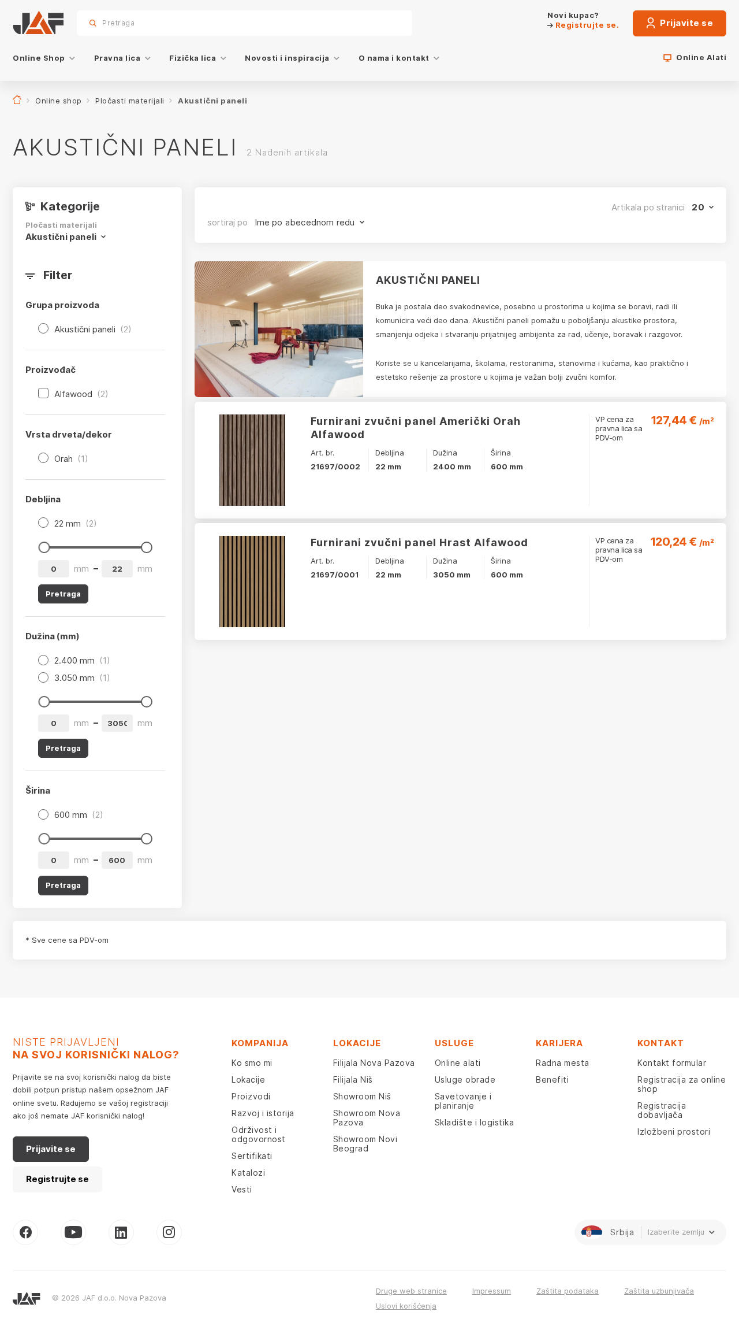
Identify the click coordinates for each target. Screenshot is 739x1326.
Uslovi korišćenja (406, 1305)
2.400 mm (82, 660)
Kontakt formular (671, 1063)
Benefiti (552, 1079)
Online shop (58, 100)
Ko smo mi (252, 1063)
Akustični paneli (93, 329)
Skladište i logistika (474, 1122)
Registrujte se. (586, 24)
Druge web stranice (411, 1290)
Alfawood (81, 393)
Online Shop (39, 57)
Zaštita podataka (567, 1290)
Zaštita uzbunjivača (659, 1290)
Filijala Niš (353, 1079)
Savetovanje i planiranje (463, 1100)
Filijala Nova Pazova (374, 1063)
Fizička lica (192, 57)
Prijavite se (686, 22)
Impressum (491, 1290)
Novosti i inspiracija (287, 57)
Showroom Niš (362, 1096)
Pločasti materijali (130, 100)
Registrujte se (57, 1178)
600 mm (78, 814)
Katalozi (248, 1172)
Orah (71, 458)
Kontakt (660, 1043)
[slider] (44, 547)
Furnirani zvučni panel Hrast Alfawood (419, 542)
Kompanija (260, 1043)
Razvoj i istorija (263, 1113)
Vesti (242, 1189)
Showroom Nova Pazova (367, 1117)
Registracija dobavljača (661, 1110)
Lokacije (248, 1079)
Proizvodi (251, 1096)
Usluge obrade (465, 1079)
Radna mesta (562, 1063)
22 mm (75, 523)
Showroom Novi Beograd (365, 1143)
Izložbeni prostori (673, 1131)
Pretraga (383, 22)
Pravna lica (117, 57)
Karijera (559, 1043)
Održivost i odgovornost (259, 1134)
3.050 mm (82, 677)
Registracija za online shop (681, 1084)
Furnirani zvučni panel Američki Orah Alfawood (416, 427)
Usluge (454, 1043)
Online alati (458, 1063)
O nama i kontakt (394, 57)
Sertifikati (252, 1156)
